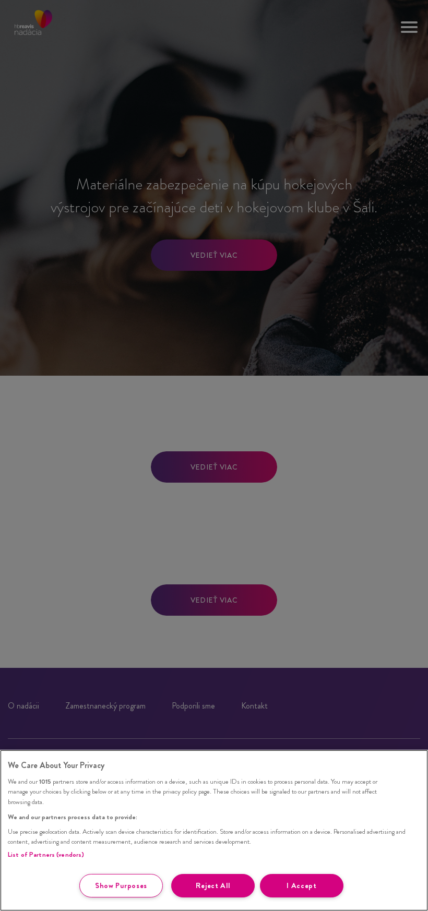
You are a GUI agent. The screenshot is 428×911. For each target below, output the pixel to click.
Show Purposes (121, 885)
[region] (214, 830)
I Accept (302, 885)
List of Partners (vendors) (46, 854)
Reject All (213, 885)
